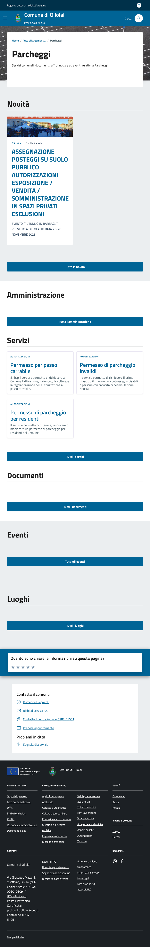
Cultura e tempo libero (54, 813)
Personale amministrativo (22, 825)
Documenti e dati (16, 831)
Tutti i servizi (75, 456)
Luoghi (116, 831)
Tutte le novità (75, 266)
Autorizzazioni (20, 356)
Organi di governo (17, 796)
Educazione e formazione (56, 819)
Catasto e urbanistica (54, 808)
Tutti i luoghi (75, 625)
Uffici (10, 808)
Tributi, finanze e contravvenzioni (86, 810)
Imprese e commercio (54, 836)
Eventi (116, 837)
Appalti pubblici (85, 830)
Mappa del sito (15, 937)
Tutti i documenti (75, 506)
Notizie (16, 142)
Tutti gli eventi (75, 561)
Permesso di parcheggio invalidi (107, 368)
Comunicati (118, 796)
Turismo (82, 841)
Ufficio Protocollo (16, 896)
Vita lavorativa (85, 818)
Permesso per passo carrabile (33, 368)
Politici (10, 819)
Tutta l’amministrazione (75, 321)
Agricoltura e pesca (53, 796)
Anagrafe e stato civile (90, 824)
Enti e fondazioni (16, 813)
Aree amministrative (19, 802)
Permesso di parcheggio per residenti (38, 415)
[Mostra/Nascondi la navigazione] (4, 18)
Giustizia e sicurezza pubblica (53, 827)
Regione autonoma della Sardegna (26, 5)
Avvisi (115, 802)
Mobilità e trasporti (53, 842)
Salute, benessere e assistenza (88, 799)
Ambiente (47, 802)
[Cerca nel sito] (139, 18)
